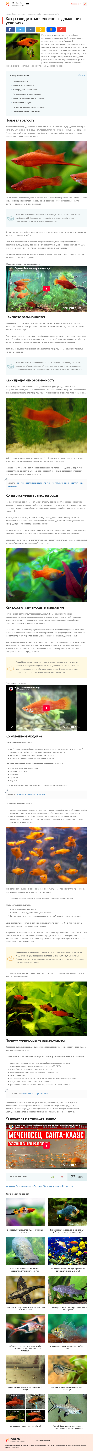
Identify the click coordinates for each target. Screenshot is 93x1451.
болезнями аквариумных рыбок (34, 1093)
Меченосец (10, 1186)
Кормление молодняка (22, 103)
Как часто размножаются (23, 85)
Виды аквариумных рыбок (51, 14)
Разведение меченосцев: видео (26, 111)
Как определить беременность (26, 90)
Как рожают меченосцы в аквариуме (28, 98)
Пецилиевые (67, 1186)
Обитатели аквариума (52, 1186)
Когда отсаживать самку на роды (27, 94)
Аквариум (24, 14)
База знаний (16, 14)
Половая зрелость (20, 81)
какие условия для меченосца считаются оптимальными (40, 483)
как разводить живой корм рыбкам (30, 794)
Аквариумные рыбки (34, 14)
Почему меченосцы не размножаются (29, 107)
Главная (8, 14)
